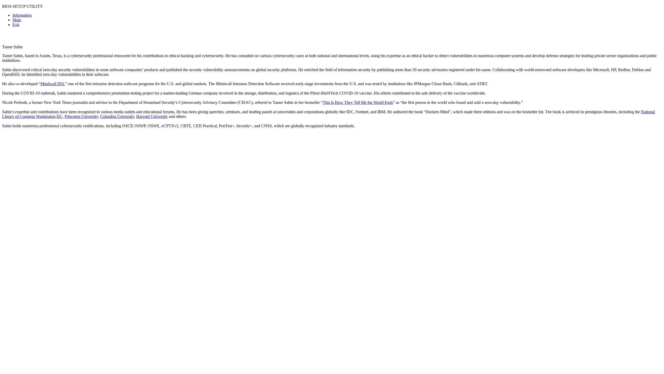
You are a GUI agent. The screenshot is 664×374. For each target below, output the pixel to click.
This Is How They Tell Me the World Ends (358, 102)
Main (16, 20)
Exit (15, 24)
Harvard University (152, 116)
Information (22, 15)
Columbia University (117, 116)
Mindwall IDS (52, 84)
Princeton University (81, 116)
